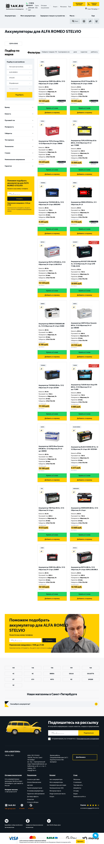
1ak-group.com (10, 808)
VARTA (74, 303)
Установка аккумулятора (35, 791)
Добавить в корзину (52, 112)
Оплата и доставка (33, 779)
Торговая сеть (78, 785)
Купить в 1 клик (52, 108)
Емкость (8, 114)
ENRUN (42, 303)
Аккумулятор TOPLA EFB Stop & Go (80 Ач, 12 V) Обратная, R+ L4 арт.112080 (83, 143)
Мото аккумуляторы (28, 16)
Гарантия (8, 166)
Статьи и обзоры (32, 802)
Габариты (8, 133)
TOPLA (42, 121)
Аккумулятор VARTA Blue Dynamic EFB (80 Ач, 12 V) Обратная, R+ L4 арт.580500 (51, 448)
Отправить (19, 199)
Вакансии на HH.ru (79, 796)
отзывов (90, 808)
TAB (42, 488)
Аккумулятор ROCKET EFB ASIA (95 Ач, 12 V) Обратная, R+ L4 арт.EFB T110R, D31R (83, 264)
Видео (75, 794)
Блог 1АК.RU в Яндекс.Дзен (54, 825)
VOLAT (74, 62)
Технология (9, 146)
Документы (77, 788)
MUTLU (42, 242)
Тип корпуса (9, 140)
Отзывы (76, 791)
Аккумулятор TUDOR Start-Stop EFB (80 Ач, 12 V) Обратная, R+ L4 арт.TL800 (84, 387)
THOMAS (43, 182)
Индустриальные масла (57, 794)
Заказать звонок (94, 4)
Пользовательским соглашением (88, 739)
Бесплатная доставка (79, 4)
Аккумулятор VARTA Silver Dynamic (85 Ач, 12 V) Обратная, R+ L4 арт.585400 (84, 325)
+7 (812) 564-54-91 (11, 792)
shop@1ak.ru (31, 770)
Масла (72, 16)
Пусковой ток (10, 120)
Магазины (63, 6)
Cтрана (7, 153)
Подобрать (19, 95)
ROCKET (75, 242)
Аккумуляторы (10, 16)
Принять (80, 841)
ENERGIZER (76, 488)
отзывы (22, 808)
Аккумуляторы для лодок (58, 785)
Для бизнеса (80, 757)
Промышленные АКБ (57, 788)
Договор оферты (32, 796)
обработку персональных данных (59, 648)
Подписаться (89, 733)
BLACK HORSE (76, 427)
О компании (77, 782)
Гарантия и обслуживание (36, 794)
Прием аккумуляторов (34, 788)
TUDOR (75, 365)
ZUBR (42, 62)
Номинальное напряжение (15, 159)
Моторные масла (55, 791)
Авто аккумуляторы (56, 779)
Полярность (9, 127)
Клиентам (30, 799)
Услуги (52, 796)
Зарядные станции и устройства (52, 16)
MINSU (74, 182)
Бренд (7, 107)
